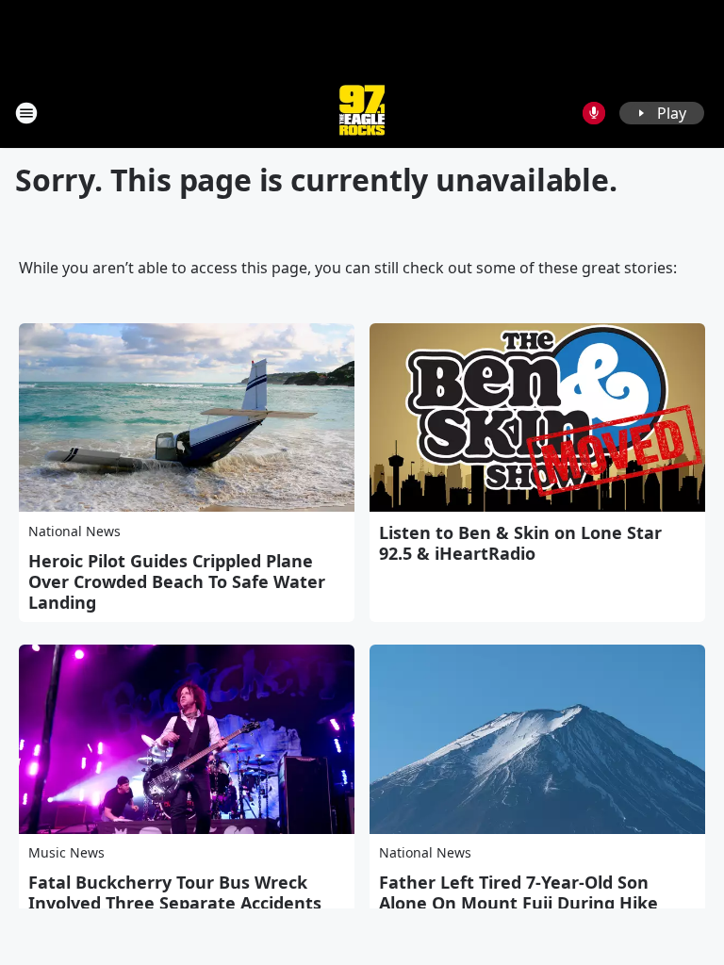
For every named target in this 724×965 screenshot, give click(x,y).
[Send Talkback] (594, 113)
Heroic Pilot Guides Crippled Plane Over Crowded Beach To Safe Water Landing (176, 581)
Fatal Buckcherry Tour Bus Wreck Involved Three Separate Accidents (174, 892)
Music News (66, 852)
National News (74, 531)
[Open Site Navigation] (26, 113)
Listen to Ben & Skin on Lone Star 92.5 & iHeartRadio (520, 543)
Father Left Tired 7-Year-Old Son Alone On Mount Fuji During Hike (518, 892)
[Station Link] (362, 112)
